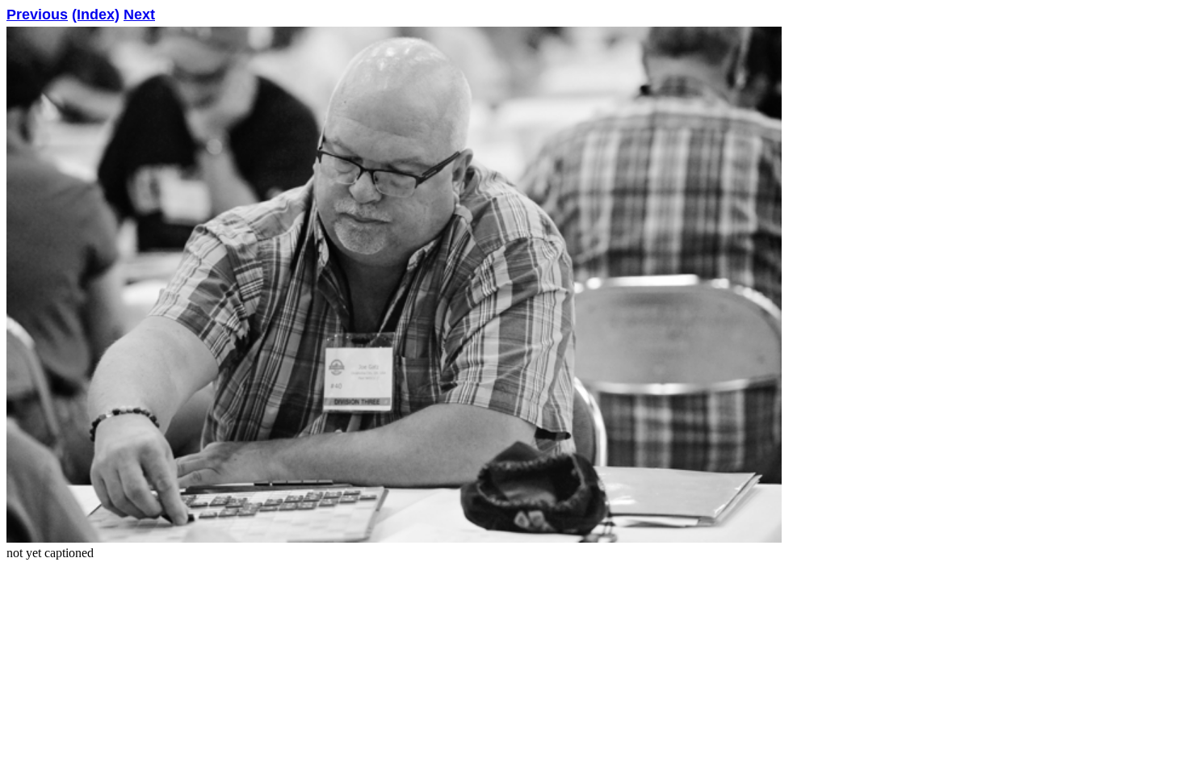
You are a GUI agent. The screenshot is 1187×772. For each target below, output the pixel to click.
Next (139, 14)
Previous (37, 14)
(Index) (96, 14)
